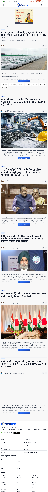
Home (2, 26)
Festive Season (13, 84)
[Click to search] (41, 5)
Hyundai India (20, 84)
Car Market (4, 87)
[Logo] (24, 5)
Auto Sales (28, 84)
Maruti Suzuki (42, 84)
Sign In (43, 1)
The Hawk (6, 44)
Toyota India (4, 84)
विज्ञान (7, 26)
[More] (43, 46)
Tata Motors (34, 84)
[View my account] (44, 5)
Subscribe (39, 1)
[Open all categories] (3, 5)
